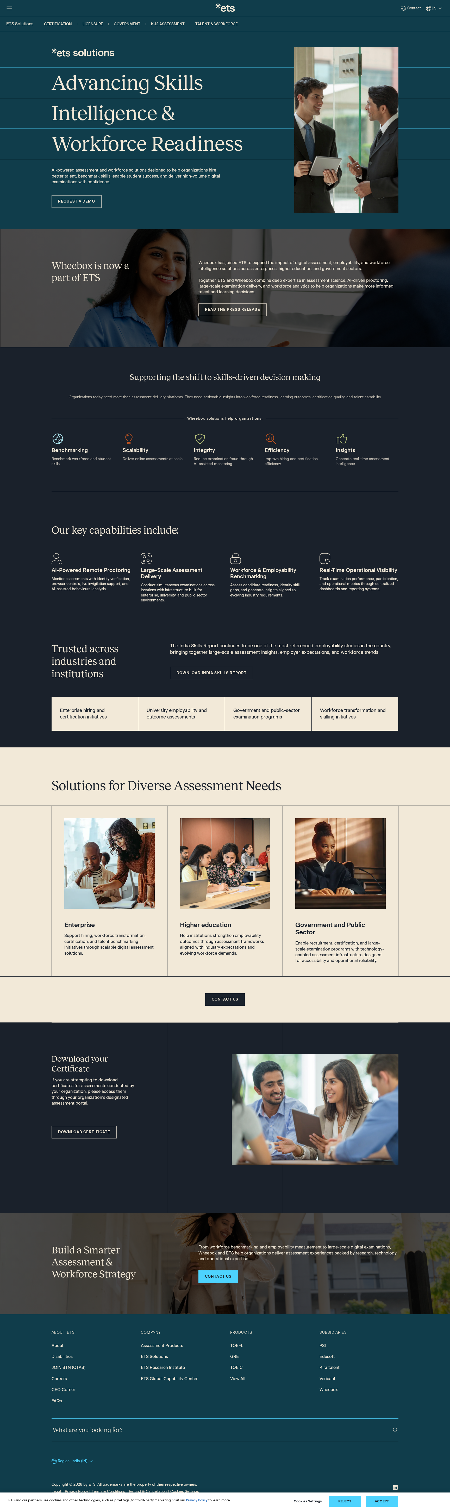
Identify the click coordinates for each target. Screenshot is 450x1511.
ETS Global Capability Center (169, 1378)
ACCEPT (382, 1501)
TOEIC (236, 1367)
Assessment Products (162, 1345)
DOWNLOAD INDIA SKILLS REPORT (212, 673)
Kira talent (330, 1367)
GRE (234, 1356)
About (58, 1345)
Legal (56, 1491)
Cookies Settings (184, 1491)
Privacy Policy (76, 1491)
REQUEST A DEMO (76, 201)
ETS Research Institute (163, 1367)
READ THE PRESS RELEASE (232, 309)
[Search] (395, 1430)
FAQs (57, 1400)
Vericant (327, 1378)
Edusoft (327, 1356)
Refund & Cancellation (148, 1491)
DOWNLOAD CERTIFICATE (84, 1132)
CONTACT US (225, 999)
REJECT (345, 1501)
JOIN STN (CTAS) (68, 1367)
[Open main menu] (9, 8)
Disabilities (62, 1356)
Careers (59, 1378)
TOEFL (236, 1345)
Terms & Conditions (108, 1491)
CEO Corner (63, 1389)
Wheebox (329, 1389)
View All (237, 1378)
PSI (323, 1345)
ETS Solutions (154, 1356)
